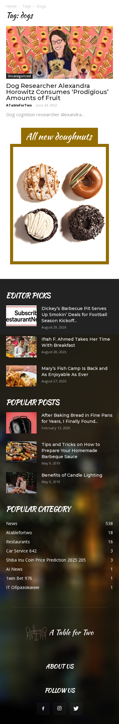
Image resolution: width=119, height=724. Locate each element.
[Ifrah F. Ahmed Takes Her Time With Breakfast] (21, 346)
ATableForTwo (19, 105)
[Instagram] (59, 709)
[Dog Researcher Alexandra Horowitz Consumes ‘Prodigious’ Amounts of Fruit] (59, 52)
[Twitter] (76, 709)
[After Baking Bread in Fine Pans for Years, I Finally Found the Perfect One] (21, 422)
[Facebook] (43, 709)
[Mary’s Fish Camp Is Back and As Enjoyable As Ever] (21, 376)
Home (11, 6)
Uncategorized (19, 76)
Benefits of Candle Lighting (71, 475)
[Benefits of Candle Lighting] (21, 482)
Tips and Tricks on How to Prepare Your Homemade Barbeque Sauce (70, 450)
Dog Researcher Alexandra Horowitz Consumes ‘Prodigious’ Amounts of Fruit (57, 92)
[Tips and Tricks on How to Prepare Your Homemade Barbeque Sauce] (21, 452)
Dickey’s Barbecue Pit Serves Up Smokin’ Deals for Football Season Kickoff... (74, 314)
